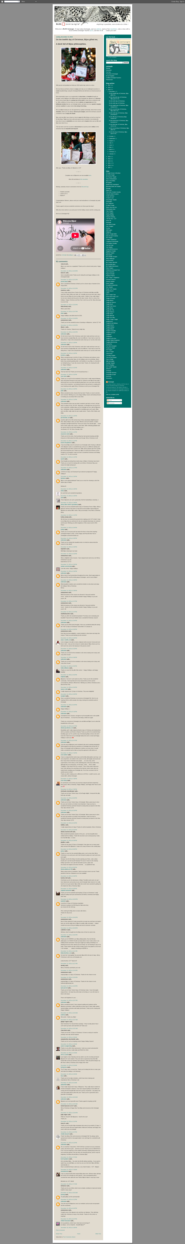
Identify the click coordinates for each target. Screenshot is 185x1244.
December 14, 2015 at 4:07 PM (69, 1132)
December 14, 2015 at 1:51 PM (69, 1121)
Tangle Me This (110, 310)
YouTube (108, 72)
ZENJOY (108, 368)
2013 (109, 158)
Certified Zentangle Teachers (113, 77)
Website (108, 68)
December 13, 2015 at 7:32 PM (69, 753)
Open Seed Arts (110, 272)
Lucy (62, 1076)
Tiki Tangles (109, 349)
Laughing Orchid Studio (112, 241)
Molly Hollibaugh (110, 258)
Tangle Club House (111, 306)
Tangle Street (109, 313)
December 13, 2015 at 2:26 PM (69, 564)
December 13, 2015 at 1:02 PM (69, 374)
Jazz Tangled (109, 226)
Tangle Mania (109, 308)
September (112, 138)
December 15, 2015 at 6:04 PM (69, 1208)
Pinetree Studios (110, 281)
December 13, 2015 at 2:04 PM (69, 527)
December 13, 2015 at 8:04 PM (69, 798)
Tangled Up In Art (110, 332)
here (90, 175)
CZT (91, 30)
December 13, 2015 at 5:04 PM (69, 704)
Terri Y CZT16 (64, 1054)
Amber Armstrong (66, 566)
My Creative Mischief (111, 262)
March (111, 149)
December (112, 91)
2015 (109, 89)
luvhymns (64, 1067)
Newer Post (59, 1233)
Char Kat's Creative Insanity (113, 192)
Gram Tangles (109, 213)
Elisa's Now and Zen (111, 207)
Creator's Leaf (109, 197)
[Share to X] (81, 255)
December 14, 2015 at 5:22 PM (69, 1142)
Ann (62, 497)
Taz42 (62, 459)
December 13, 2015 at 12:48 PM (69, 318)
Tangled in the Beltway (112, 323)
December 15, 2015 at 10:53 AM (69, 1192)
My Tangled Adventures (112, 266)
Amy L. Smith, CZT (66, 640)
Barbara (63, 478)
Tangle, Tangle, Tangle (112, 319)
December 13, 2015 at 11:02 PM (69, 934)
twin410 (63, 901)
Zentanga (108, 370)
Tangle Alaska (109, 300)
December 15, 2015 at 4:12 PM (69, 1199)
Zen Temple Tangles (111, 367)
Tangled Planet (110, 329)
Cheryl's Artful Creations (112, 194)
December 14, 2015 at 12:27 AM (69, 1019)
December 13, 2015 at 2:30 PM (69, 571)
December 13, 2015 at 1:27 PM (69, 467)
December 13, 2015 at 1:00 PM (69, 342)
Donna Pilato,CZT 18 (66, 869)
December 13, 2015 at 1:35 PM (69, 489)
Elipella (63, 676)
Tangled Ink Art (110, 325)
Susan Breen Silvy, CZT (112, 296)
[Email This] (77, 255)
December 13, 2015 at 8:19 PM (69, 810)
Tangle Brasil (109, 304)
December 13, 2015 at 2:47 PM (69, 601)
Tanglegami (109, 336)
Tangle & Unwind (110, 298)
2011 (109, 163)
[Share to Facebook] (83, 255)
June (110, 145)
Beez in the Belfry (110, 180)
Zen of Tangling (110, 365)
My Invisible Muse (110, 264)
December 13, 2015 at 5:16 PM (69, 711)
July (110, 142)
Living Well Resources (112, 249)
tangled (63, 696)
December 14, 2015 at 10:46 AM (69, 1097)
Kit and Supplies (110, 75)
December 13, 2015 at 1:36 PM (69, 502)
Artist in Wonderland (111, 178)
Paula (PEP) (64, 281)
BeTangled (109, 182)
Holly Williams (65, 668)
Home (78, 1233)
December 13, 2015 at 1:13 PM (69, 399)
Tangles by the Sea (111, 338)
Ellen (62, 313)
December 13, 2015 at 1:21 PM (69, 432)
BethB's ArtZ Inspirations (112, 184)
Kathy (62, 529)
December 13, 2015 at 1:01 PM (69, 367)
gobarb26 (64, 1084)
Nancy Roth (64, 689)
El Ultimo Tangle (110, 205)
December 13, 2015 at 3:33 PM (69, 648)
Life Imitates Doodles (111, 243)
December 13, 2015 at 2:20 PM (69, 547)
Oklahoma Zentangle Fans (113, 270)
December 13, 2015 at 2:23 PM (69, 553)
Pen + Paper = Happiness (112, 277)
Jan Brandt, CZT (65, 417)
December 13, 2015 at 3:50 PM (69, 666)
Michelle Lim (64, 1171)
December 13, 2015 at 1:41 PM (69, 515)
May (110, 147)
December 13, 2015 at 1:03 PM (69, 389)
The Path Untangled (111, 346)
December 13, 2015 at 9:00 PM (69, 849)
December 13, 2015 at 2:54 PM (69, 620)
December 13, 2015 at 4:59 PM (69, 694)
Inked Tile (108, 220)
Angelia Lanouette (66, 890)
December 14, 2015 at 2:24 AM (69, 1052)
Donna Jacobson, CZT (67, 728)
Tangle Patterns (110, 311)
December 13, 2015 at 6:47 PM (69, 740)
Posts (110, 400)
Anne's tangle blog (66, 1046)
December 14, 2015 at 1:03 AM (69, 1037)
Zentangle (111, 381)
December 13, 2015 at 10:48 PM (69, 928)
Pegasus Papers (110, 275)
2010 (109, 165)
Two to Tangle (109, 359)
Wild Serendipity (110, 361)
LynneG (63, 1194)
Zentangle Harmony (111, 372)
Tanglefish (108, 334)
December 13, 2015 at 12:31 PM (69, 279)
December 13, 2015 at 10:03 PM (69, 899)
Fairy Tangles (109, 211)
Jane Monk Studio (110, 224)
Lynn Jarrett (64, 988)
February (111, 151)
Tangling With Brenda (111, 342)
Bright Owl (108, 190)
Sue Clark (63, 376)
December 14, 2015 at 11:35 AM (69, 1104)
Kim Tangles (109, 237)
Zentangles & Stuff (111, 374)
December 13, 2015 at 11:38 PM (69, 986)
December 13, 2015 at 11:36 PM (69, 977)
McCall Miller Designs (111, 256)
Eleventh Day (84, 186)
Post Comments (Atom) (69, 1237)
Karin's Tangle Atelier (111, 234)
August (111, 140)
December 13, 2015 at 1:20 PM (69, 415)
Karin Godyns (65, 1159)
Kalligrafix (108, 232)
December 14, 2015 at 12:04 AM (69, 1013)
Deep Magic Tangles (111, 199)
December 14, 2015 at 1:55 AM (69, 1044)
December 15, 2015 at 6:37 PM (69, 1219)
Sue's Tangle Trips (111, 294)
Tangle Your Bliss (110, 317)
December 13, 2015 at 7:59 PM (69, 789)
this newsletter (84, 179)
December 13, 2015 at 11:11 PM (69, 951)
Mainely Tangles (110, 253)
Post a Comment (60, 1230)
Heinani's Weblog (110, 216)
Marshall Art (109, 254)
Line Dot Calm (109, 245)
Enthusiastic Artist (110, 209)
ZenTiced (108, 376)
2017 (109, 85)
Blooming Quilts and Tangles (113, 186)
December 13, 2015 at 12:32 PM (69, 288)
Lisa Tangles (109, 247)
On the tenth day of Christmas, (117, 101)
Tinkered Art (109, 353)
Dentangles (109, 201)
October (111, 136)
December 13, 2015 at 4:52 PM (69, 674)
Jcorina (108, 228)
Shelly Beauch (65, 1134)
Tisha (62, 490)
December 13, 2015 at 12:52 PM (69, 332)
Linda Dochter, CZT (66, 953)
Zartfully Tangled (110, 363)
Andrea (63, 1015)
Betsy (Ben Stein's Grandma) (69, 504)
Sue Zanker (64, 754)
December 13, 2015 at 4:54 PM (69, 687)
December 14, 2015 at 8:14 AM (69, 1082)
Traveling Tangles (110, 355)
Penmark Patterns (111, 279)
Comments (111, 403)
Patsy (62, 851)
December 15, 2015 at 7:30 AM (69, 1169)
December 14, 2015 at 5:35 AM (69, 1074)
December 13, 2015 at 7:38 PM (69, 778)
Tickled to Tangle (110, 348)
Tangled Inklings (110, 327)
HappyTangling (110, 215)
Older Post (98, 1233)
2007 (109, 167)
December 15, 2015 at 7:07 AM (69, 1157)
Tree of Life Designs (111, 357)
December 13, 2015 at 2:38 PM (69, 590)
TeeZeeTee (109, 344)
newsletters (113, 29)
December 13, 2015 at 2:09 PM (69, 538)
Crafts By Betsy (110, 196)
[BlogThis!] (79, 255)
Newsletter (109, 70)
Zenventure (109, 378)
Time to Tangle (110, 351)
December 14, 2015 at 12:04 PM (69, 1112)
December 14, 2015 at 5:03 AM (69, 1065)
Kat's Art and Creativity (112, 235)
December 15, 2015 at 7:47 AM (69, 1184)
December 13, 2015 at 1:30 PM (69, 476)
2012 (109, 161)
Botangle (108, 188)
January (111, 153)
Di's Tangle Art (109, 203)
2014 (109, 156)
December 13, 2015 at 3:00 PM (69, 629)
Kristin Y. (63, 355)
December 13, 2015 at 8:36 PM (69, 840)
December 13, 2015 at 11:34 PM (69, 970)
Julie (62, 390)
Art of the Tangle (110, 175)
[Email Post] (74, 255)
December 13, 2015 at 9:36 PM (69, 876)
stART (107, 292)
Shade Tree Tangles (111, 289)
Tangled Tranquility (111, 330)
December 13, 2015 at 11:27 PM (69, 963)
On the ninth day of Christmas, (117, 103)
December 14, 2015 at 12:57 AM (69, 1028)
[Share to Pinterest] (85, 255)
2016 (109, 87)
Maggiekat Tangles (111, 251)
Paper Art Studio (110, 273)
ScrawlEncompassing (111, 285)
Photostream (109, 79)
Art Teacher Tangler (111, 177)
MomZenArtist (109, 260)
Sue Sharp (64, 780)
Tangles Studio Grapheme (113, 340)
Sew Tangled (109, 287)
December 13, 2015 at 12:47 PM (69, 311)
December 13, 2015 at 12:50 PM (69, 325)
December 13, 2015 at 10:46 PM (69, 917)
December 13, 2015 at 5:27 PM (69, 726)
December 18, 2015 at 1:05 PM (69, 1227)
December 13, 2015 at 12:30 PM (69, 271)
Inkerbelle (108, 222)
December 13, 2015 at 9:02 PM (69, 867)
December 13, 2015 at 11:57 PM (69, 1000)
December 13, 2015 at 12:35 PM (69, 304)
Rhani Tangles (109, 283)
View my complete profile (112, 394)
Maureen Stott (65, 434)
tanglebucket (109, 321)
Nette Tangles (109, 268)
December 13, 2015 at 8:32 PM (69, 829)
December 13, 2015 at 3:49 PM (69, 657)
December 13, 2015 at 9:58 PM (69, 888)
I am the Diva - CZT (111, 218)
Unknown (63, 334)
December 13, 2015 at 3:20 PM (69, 638)
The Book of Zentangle (112, 74)
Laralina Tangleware (111, 239)
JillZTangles (109, 230)
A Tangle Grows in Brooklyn (113, 173)
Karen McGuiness (66, 442)
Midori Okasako (65, 1220)
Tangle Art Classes (111, 302)
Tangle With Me (110, 315)
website (98, 29)
